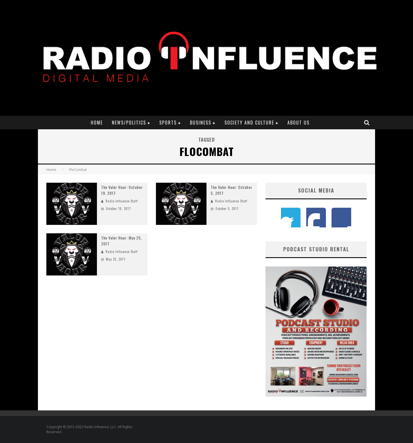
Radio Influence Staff (122, 201)
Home (97, 122)
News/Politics (129, 122)
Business (200, 122)
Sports (168, 122)
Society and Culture (249, 122)
